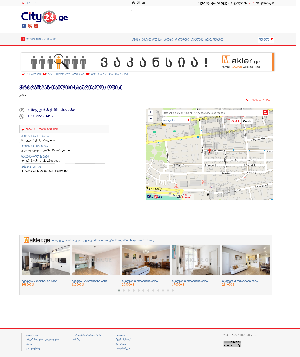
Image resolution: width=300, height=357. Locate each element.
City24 (235, 121)
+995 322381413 (40, 116)
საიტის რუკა (123, 348)
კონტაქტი (121, 335)
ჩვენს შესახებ (214, 39)
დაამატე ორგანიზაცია (39, 39)
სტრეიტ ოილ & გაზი (35, 157)
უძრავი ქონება (152, 39)
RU (34, 3)
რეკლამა (197, 39)
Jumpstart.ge (187, 197)
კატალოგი (34, 74)
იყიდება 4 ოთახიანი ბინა (140, 281)
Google (247, 121)
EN (28, 3)
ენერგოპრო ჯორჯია (35, 136)
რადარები (182, 39)
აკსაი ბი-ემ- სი (31, 167)
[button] (119, 290)
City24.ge (189, 195)
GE (24, 3)
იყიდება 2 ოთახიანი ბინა (39, 281)
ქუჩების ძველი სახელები (87, 335)
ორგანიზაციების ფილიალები (42, 339)
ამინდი (168, 39)
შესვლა (264, 39)
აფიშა (136, 39)
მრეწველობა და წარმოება (66, 74)
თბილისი (169, 120)
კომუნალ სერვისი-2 (34, 146)
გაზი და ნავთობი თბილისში (110, 74)
